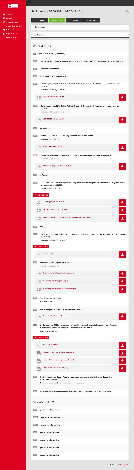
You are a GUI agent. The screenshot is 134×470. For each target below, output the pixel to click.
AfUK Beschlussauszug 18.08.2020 (55, 210)
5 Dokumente (39, 35)
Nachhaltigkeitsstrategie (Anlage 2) (55, 281)
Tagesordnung (57, 20)
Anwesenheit (91, 20)
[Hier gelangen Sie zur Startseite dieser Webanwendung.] (13, 6)
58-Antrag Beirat (49, 253)
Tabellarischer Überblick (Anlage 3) (55, 368)
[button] (13, 22)
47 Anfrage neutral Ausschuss (53, 202)
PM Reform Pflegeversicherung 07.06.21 (57, 166)
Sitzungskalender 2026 (14, 26)
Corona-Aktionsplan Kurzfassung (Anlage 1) (58, 352)
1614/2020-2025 (42, 337)
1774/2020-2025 (42, 247)
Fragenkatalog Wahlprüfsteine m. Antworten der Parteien (63, 316)
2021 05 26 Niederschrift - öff (53, 119)
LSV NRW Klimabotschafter (53, 146)
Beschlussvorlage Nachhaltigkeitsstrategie (58, 273)
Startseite (9, 14)
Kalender (9, 18)
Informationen (40, 20)
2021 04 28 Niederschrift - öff (53, 97)
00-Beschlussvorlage (50, 344)
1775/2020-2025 (42, 195)
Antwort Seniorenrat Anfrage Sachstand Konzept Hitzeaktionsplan (67, 217)
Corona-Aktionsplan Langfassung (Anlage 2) (58, 360)
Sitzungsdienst (122, 464)
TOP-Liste (74, 20)
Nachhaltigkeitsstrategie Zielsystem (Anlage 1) (59, 289)
